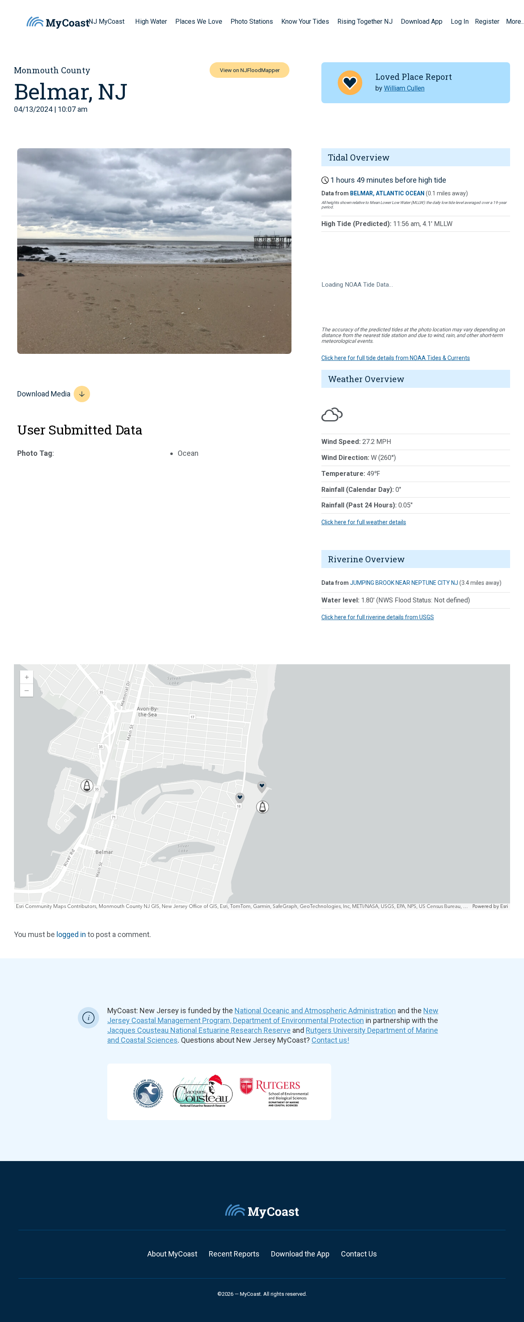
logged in (71, 934)
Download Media (43, 393)
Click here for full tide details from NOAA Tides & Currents (395, 358)
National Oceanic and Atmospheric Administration (315, 1010)
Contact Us (359, 1254)
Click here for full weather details (363, 522)
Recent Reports (234, 1254)
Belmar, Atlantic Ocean (387, 193)
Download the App (300, 1254)
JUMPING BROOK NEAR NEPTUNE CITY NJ (404, 583)
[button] (127, 21)
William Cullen (404, 88)
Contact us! (330, 1040)
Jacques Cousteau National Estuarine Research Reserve (199, 1030)
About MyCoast (172, 1254)
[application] (262, 787)
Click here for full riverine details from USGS (377, 617)
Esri (504, 906)
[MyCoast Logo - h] (58, 22)
